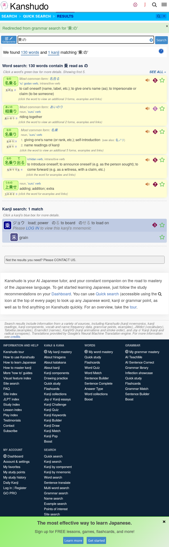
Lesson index (12, 409)
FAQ (6, 388)
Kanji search (52, 461)
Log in (7, 487)
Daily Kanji (10, 482)
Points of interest (56, 508)
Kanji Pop (51, 436)
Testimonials (12, 420)
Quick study (52, 383)
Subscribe (10, 430)
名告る (54, 78)
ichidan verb (35, 159)
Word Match (93, 372)
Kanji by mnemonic (57, 472)
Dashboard (61, 293)
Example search (55, 503)
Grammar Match (136, 388)
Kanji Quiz (51, 409)
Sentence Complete (98, 383)
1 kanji (53, 52)
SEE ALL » (157, 72)
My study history (14, 477)
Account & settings (16, 461)
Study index (11, 404)
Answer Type (93, 388)
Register (20, 487)
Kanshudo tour (13, 351)
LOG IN (32, 228)
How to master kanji (17, 367)
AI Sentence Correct (139, 362)
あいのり (56, 106)
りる (15, 161)
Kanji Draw (52, 425)
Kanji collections (55, 393)
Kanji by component (58, 466)
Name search (53, 498)
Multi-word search (56, 487)
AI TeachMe (133, 357)
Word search (53, 477)
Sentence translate (57, 482)
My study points (14, 472)
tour (133, 307)
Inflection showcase (139, 372)
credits (15, 336)
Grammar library (136, 367)
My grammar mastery (144, 351)
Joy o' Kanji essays (57, 399)
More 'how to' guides (17, 372)
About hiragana (55, 357)
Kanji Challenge (55, 404)
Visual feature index (17, 378)
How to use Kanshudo (19, 357)
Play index (10, 414)
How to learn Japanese (19, 362)
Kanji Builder (53, 420)
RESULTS (65, 16)
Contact (8, 425)
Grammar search (56, 493)
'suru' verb (34, 111)
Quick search (107, 293)
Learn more (73, 540)
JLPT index (11, 399)
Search (161, 40)
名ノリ (120, 140)
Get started (96, 540)
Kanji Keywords (55, 414)
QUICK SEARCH (37, 16)
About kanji (52, 367)
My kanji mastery (59, 351)
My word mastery (100, 351)
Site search (11, 383)
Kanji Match (52, 430)
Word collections (96, 393)
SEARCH (9, 16)
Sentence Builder (96, 378)
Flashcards (51, 388)
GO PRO (10, 493)
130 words (30, 52)
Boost (48, 441)
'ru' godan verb (28, 83)
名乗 (54, 129)
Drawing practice (56, 378)
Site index (10, 393)
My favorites (11, 466)
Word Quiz (92, 367)
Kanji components (56, 372)
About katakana (55, 362)
